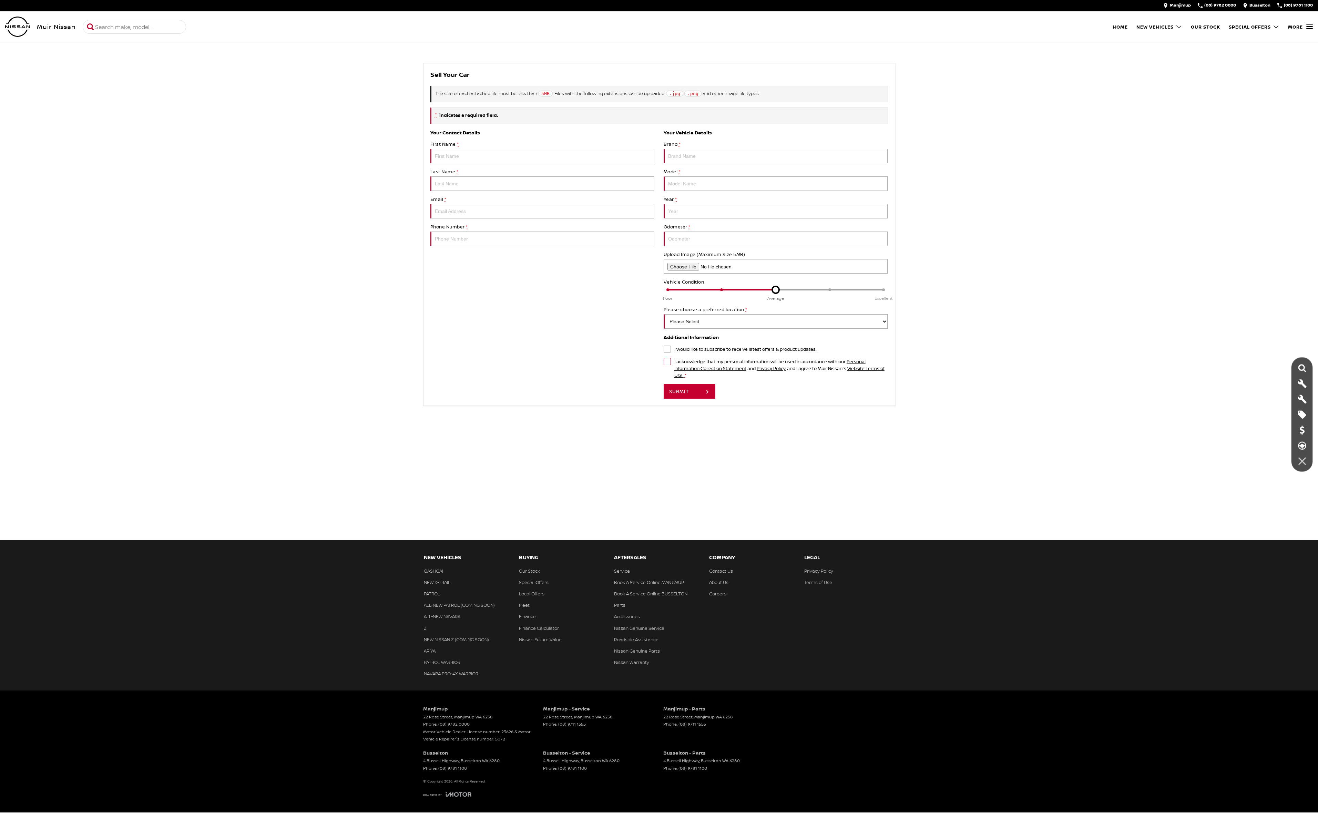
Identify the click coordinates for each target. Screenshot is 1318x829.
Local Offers (531, 594)
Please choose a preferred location (705, 309)
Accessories (627, 616)
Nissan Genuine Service (639, 628)
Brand (672, 144)
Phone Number (449, 227)
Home (1120, 27)
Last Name (444, 171)
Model (672, 171)
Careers (717, 594)
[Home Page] (17, 27)
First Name (444, 144)
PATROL (432, 594)
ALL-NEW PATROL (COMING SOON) (459, 605)
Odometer (677, 227)
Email (438, 199)
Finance (527, 616)
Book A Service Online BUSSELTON (650, 594)
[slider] (776, 290)
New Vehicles (1155, 27)
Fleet (524, 605)
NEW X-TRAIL (437, 582)
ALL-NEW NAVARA (442, 616)
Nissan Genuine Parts (637, 651)
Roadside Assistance (636, 639)
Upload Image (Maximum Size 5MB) (704, 254)
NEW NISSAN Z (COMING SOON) (456, 639)
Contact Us (721, 571)
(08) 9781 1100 (452, 768)
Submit (679, 391)
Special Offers (1250, 27)
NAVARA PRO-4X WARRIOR (451, 674)
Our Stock (1205, 27)
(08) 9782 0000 (454, 724)
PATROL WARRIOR (442, 662)
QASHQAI (433, 571)
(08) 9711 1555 (572, 724)
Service (622, 571)
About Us (718, 582)
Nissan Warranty (631, 662)
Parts (619, 605)
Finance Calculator (539, 628)
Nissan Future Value (540, 639)
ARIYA (430, 651)
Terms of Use (818, 582)
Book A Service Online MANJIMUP (649, 582)
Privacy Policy (771, 368)
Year (670, 199)
